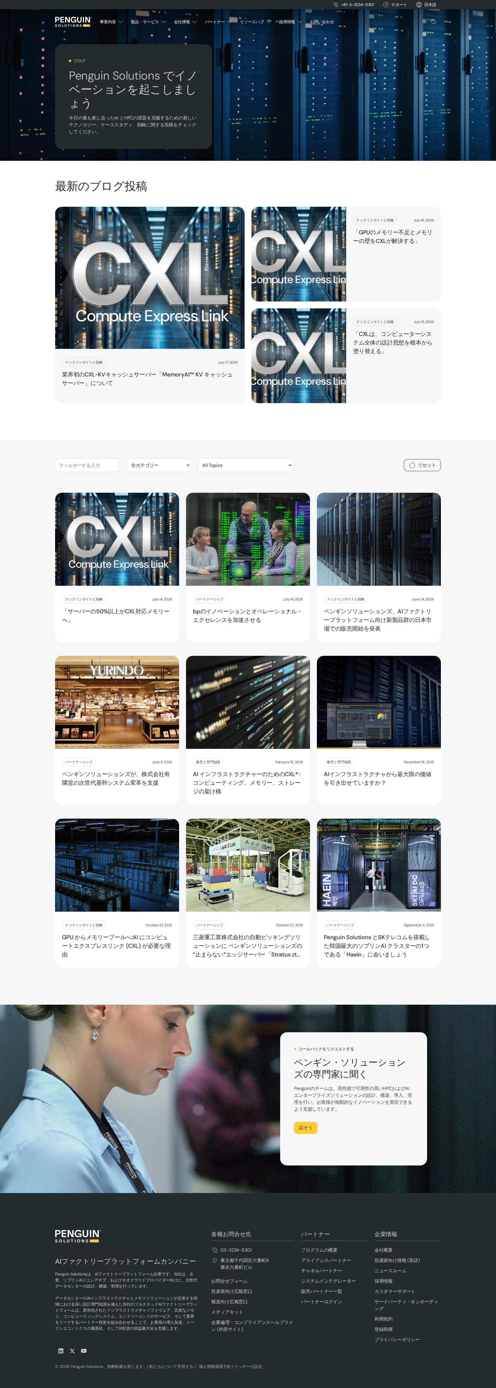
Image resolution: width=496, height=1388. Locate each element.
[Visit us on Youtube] (84, 1351)
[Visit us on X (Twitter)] (72, 1351)
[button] (430, 5)
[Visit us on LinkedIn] (61, 1351)
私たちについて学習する (170, 1366)
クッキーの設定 (248, 1366)
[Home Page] (73, 21)
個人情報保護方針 (214, 1366)
